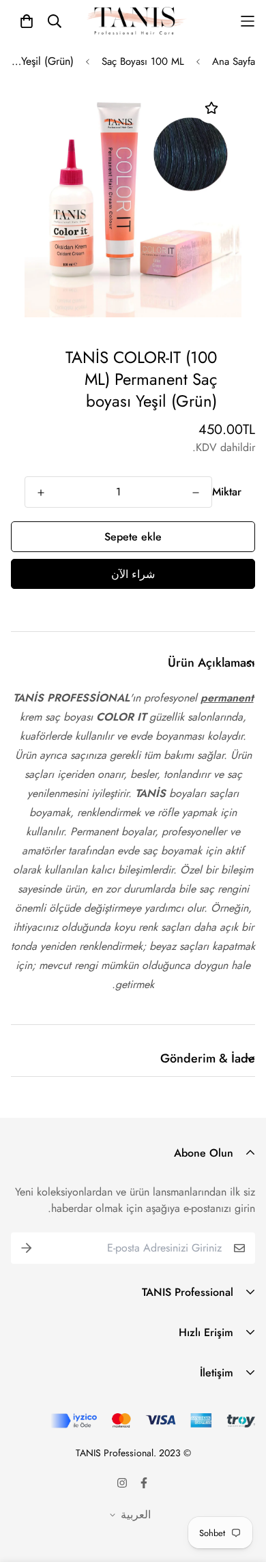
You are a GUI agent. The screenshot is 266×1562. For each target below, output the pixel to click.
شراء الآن (133, 574)
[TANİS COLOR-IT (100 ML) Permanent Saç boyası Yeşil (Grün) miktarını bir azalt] (195, 492)
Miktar (226, 492)
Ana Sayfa (233, 61)
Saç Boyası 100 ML (143, 61)
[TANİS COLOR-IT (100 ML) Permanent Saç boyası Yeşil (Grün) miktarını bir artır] (41, 492)
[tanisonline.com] (137, 21)
